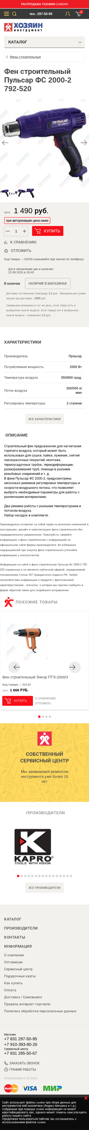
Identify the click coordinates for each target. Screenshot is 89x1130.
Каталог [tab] (17, 42)
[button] (24, 231)
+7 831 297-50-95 (20, 1039)
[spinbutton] (16, 231)
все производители (44, 887)
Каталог (13, 919)
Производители (21, 928)
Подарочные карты (20, 976)
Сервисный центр (18, 969)
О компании (14, 955)
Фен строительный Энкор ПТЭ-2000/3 (35, 677)
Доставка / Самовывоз (23, 997)
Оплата (10, 990)
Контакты (14, 937)
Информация (18, 946)
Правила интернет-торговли (27, 1004)
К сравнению (45, 698)
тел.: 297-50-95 (40, 14)
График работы (22, 1069)
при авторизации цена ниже (27, 220)
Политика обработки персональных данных (40, 1011)
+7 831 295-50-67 (20, 1053)
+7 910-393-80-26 (20, 1044)
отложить (21, 251)
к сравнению (23, 242)
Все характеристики (45, 419)
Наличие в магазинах (48, 283)
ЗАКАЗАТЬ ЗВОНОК (24, 1063)
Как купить (13, 983)
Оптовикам (13, 962)
